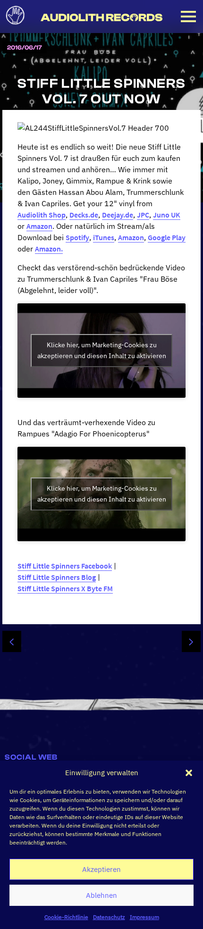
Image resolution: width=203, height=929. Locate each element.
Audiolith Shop (41, 214)
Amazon (39, 226)
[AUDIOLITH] (15, 28)
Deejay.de (117, 214)
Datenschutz (109, 917)
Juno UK (166, 214)
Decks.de (83, 214)
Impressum (144, 917)
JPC (143, 214)
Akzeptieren (101, 869)
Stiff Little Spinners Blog (56, 577)
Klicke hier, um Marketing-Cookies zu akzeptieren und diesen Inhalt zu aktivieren (101, 350)
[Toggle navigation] (188, 16)
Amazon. (49, 248)
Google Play (167, 237)
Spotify (77, 237)
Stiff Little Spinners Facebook (64, 565)
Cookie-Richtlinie (66, 917)
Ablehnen (101, 895)
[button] (189, 773)
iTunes (103, 237)
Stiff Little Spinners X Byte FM (65, 588)
